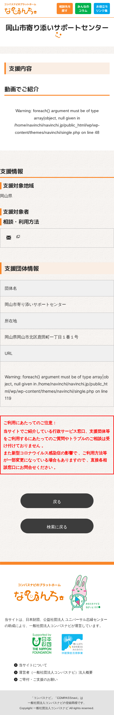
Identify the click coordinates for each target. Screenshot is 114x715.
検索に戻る (57, 526)
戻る (57, 501)
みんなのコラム (83, 8)
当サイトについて (33, 665)
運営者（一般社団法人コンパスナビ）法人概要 (56, 672)
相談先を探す (64, 8)
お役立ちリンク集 (102, 8)
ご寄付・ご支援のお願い (38, 679)
